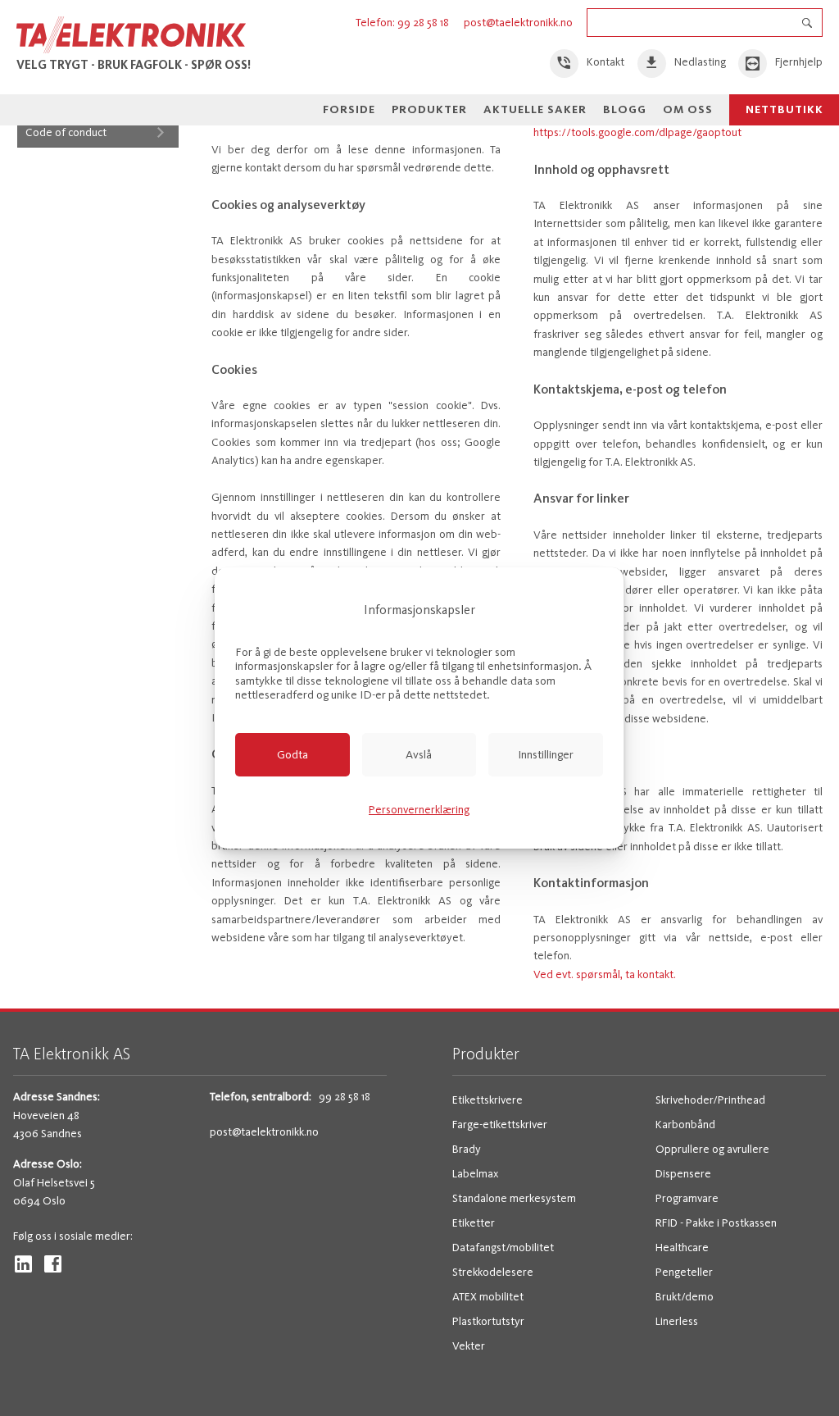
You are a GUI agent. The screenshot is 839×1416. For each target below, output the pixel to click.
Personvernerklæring (419, 810)
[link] (587, 63)
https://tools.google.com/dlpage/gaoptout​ (637, 132)
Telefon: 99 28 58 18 (403, 23)
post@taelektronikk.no (518, 23)
